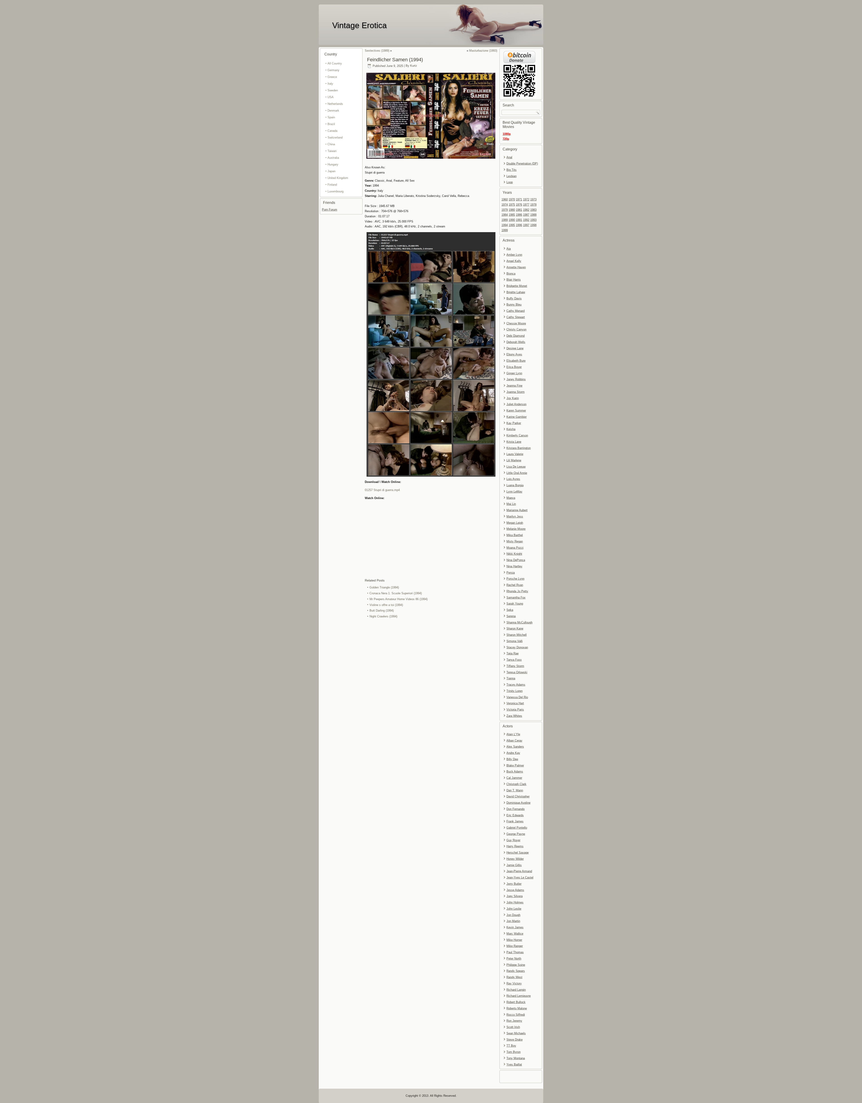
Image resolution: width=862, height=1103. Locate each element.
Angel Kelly (513, 261)
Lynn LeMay (514, 491)
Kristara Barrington (518, 448)
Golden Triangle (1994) (384, 587)
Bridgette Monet (516, 286)
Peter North (513, 958)
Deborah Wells (515, 342)
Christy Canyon (516, 329)
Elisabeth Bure (516, 360)
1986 (519, 214)
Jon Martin (513, 921)
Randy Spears (515, 971)
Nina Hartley (514, 566)
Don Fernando (515, 809)
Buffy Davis (514, 298)
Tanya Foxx (514, 659)
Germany (333, 70)
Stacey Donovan (517, 647)
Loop (509, 182)
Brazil (331, 124)
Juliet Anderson (516, 404)
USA (331, 97)
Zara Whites (514, 716)
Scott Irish (513, 1027)
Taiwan (332, 151)
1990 (512, 220)
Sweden (333, 90)
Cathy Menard (515, 311)
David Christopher (518, 796)
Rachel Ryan (514, 585)
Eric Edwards (515, 815)
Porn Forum (329, 209)
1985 (512, 214)
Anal (509, 157)
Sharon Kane (514, 628)
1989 (504, 220)
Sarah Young (514, 603)
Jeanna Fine (514, 385)
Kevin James (514, 927)
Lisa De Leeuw (516, 466)
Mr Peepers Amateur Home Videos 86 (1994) (398, 599)
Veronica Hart (515, 703)
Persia (510, 572)
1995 (512, 225)
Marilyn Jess (514, 516)
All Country (335, 63)
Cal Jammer (514, 777)
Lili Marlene (513, 460)
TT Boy (511, 1045)
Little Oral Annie (516, 473)
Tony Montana (515, 1058)
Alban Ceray (514, 740)
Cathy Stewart (515, 317)
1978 (533, 204)
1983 (533, 209)
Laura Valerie (514, 454)
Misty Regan (514, 541)
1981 (519, 209)
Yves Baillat (514, 1064)
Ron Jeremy (514, 1020)
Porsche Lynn (515, 578)
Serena (511, 616)
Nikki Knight (514, 553)
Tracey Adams (515, 684)
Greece (332, 77)
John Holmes (514, 902)
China (331, 144)
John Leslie (513, 908)
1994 (504, 225)
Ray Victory (514, 983)
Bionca (510, 273)
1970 (512, 199)
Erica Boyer (514, 367)
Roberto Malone (516, 1008)
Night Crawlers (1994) (383, 616)
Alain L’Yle (513, 734)
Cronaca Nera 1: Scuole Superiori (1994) (395, 593)
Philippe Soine (515, 965)
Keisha (510, 429)
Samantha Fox (516, 597)
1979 (504, 209)
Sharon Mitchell (516, 634)
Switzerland (335, 137)
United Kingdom (338, 178)
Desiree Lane (514, 348)
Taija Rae (512, 653)
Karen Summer (516, 410)
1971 (519, 199)
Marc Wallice (514, 933)
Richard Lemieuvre (518, 995)
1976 (519, 204)
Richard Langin (516, 989)
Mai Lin (511, 504)
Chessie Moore (516, 323)
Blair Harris (513, 279)
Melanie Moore (516, 529)
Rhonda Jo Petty (517, 591)
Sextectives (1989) (377, 50)
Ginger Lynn (514, 373)
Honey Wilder (515, 859)
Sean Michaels (516, 1033)
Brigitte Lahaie (515, 292)
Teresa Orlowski (516, 672)
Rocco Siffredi (515, 1014)
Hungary (333, 164)
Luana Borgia (514, 485)
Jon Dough (513, 915)
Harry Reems (514, 846)
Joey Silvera (514, 896)
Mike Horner (514, 940)
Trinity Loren (514, 691)
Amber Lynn (514, 254)
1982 (526, 209)
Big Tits (511, 170)
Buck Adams (514, 771)
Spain (331, 117)
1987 (526, 214)
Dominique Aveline (518, 802)
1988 (533, 214)
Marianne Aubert (517, 510)
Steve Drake (514, 1039)
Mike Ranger (514, 946)
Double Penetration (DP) (522, 163)
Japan (331, 171)
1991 (519, 220)
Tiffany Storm (515, 666)
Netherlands (335, 104)
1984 (504, 214)
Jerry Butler (513, 883)
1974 (504, 204)
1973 (533, 199)
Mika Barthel (514, 535)
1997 (526, 225)
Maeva (510, 498)
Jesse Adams (515, 890)
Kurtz (413, 66)
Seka (509, 610)
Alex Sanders (515, 746)
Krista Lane (513, 441)
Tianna (510, 678)
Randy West (514, 977)
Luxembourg (335, 191)
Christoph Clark (516, 784)
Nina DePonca (515, 560)
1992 (526, 220)
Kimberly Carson (517, 435)
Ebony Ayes (514, 354)
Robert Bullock (516, 1002)
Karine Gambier (516, 416)
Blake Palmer (515, 765)
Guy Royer (513, 840)
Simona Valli (514, 641)
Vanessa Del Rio (517, 697)
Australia (333, 157)
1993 (533, 220)
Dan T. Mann (514, 790)
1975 (512, 204)
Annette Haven (516, 267)
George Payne (515, 834)
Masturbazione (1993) (483, 50)
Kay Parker (513, 423)
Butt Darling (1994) (381, 610)
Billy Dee (512, 759)
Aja (508, 248)
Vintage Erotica (359, 25)
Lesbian (511, 176)
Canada (332, 130)
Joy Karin (512, 398)
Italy (330, 83)
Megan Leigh (514, 522)
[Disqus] (431, 679)
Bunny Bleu (513, 304)
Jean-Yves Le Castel (519, 877)
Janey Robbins (516, 379)
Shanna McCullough (519, 622)
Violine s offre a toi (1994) (386, 605)
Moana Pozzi (514, 547)
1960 (504, 199)
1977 (526, 204)
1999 (504, 230)
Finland (332, 184)
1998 (533, 225)
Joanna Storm (515, 392)
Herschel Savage (517, 852)
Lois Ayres (513, 479)
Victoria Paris (515, 709)
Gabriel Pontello (516, 827)
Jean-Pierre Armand (519, 871)
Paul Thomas (515, 952)
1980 (512, 209)
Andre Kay (513, 753)
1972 (526, 199)
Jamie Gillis (514, 865)
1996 (519, 225)
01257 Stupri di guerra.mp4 (382, 490)
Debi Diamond (515, 335)
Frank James (514, 821)
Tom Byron (513, 1052)
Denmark (333, 110)
